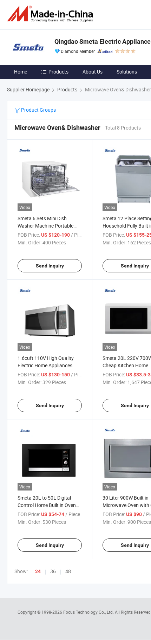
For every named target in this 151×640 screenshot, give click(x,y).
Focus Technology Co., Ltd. (89, 612)
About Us (93, 71)
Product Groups (38, 109)
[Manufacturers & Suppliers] (51, 14)
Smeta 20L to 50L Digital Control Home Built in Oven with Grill (47, 505)
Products (58, 71)
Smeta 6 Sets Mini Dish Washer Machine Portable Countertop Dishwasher (45, 225)
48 (68, 571)
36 (53, 571)
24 (38, 571)
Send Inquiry (50, 266)
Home (20, 71)
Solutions (127, 71)
